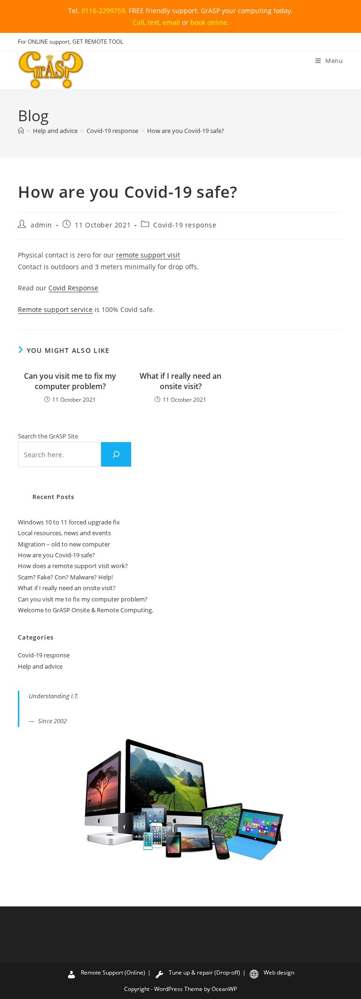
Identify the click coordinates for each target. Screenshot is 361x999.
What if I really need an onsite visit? (180, 381)
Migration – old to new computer (64, 544)
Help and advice (40, 666)
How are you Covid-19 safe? (185, 130)
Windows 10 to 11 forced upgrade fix (69, 522)
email (171, 22)
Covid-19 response (184, 224)
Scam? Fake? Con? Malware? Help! (65, 577)
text (153, 22)
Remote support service (55, 309)
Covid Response (73, 287)
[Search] (116, 454)
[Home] (21, 130)
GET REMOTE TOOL (97, 42)
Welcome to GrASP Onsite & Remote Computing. (85, 610)
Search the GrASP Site (48, 436)
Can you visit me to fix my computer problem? (70, 381)
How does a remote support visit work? (73, 566)
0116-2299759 (103, 10)
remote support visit (148, 254)
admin (41, 224)
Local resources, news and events (64, 533)
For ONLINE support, (45, 42)
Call (138, 22)
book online (208, 22)
